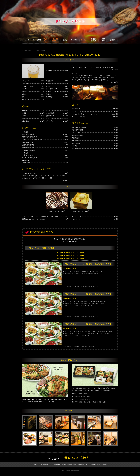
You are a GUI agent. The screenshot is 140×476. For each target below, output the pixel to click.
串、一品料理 (37, 40)
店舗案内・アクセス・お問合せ (98, 464)
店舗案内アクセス (93, 40)
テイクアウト (75, 40)
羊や (103, 40)
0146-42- (78, 458)
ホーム (27, 40)
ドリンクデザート (46, 40)
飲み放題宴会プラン (55, 40)
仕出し (65, 40)
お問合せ (113, 40)
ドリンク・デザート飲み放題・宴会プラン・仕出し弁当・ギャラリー (69, 464)
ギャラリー (84, 40)
